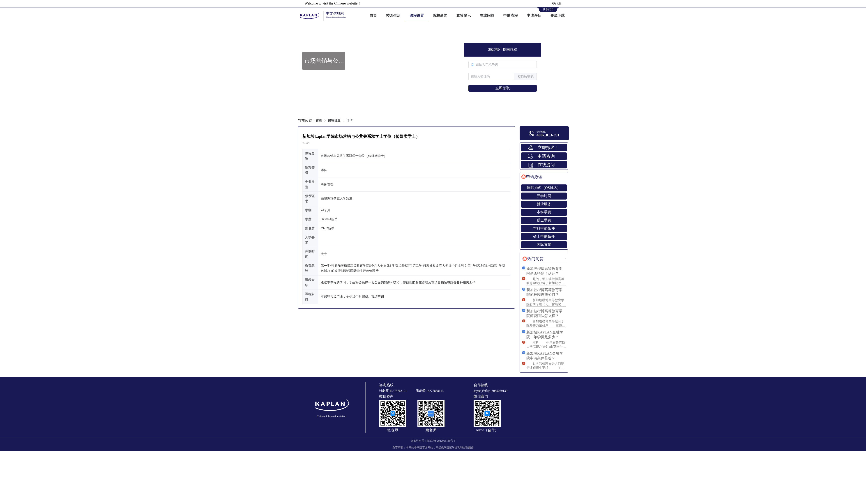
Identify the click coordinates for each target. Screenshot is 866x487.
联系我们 (548, 9)
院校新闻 (440, 15)
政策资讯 (463, 15)
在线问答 (487, 15)
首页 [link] (319, 120)
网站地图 (557, 3)
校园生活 (393, 15)
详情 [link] (349, 120)
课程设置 (417, 15)
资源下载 (557, 15)
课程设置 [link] (334, 120)
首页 (373, 15)
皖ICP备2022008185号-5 (441, 440)
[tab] (531, 176)
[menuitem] (373, 15)
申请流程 (510, 15)
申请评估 (534, 15)
